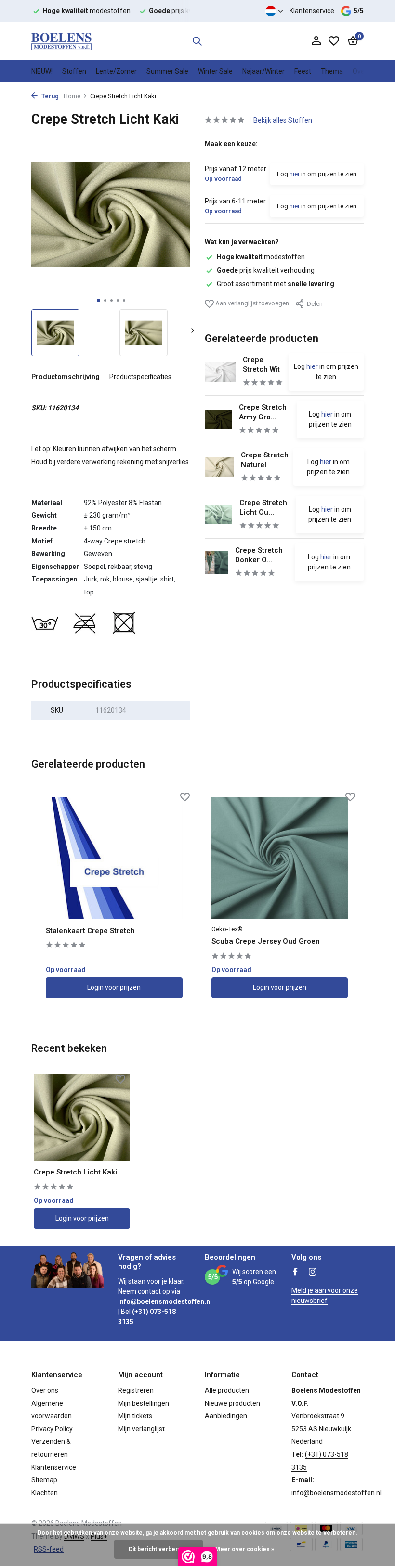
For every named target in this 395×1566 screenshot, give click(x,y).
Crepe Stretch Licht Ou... (263, 507)
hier (295, 173)
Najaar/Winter (263, 71)
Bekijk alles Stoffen (282, 120)
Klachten (44, 1493)
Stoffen (74, 71)
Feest (302, 71)
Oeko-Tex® (227, 929)
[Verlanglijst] (334, 41)
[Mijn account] (316, 41)
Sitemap (44, 1480)
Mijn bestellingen (143, 1403)
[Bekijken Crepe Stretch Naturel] (219, 467)
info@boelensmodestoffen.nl (336, 1493)
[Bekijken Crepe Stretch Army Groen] (218, 419)
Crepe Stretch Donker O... (259, 555)
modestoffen (261, 257)
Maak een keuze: (231, 144)
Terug (49, 96)
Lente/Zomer (116, 71)
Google (263, 1282)
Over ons (44, 1390)
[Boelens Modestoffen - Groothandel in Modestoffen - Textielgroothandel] (61, 41)
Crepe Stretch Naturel (265, 460)
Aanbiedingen (226, 1416)
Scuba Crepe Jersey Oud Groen (265, 941)
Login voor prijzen (114, 987)
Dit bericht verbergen (158, 1549)
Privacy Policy (52, 1429)
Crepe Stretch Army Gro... (263, 412)
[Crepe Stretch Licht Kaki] (82, 1117)
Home (72, 96)
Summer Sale (167, 71)
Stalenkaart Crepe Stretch (90, 930)
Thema (332, 71)
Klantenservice (312, 10)
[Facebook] (295, 1272)
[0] (350, 41)
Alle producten (227, 1390)
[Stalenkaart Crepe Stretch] (114, 858)
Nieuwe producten (232, 1403)
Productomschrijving (65, 376)
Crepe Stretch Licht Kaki (75, 1172)
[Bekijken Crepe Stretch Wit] (220, 372)
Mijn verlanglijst (141, 1429)
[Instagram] (312, 1272)
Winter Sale (215, 71)
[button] (98, 300)
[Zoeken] (197, 41)
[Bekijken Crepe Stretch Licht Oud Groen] (218, 514)
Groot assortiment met (275, 284)
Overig (362, 71)
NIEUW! (42, 71)
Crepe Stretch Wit (261, 364)
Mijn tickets (135, 1416)
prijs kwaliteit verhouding (266, 270)
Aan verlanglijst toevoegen (251, 303)
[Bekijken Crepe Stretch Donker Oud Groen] (216, 562)
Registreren (136, 1390)
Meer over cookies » (244, 1549)
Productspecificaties (140, 376)
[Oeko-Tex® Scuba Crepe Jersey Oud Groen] (279, 858)
